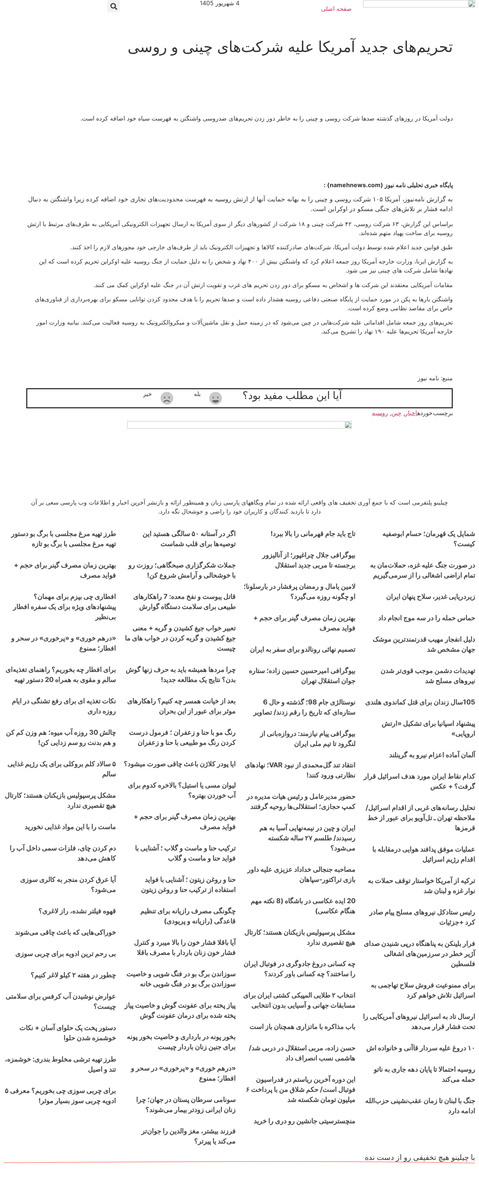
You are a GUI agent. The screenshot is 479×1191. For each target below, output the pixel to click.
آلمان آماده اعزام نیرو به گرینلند (432, 755)
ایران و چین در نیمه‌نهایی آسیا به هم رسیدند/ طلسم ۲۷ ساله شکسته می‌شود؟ (307, 838)
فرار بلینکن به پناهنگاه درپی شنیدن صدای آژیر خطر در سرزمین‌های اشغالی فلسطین (419, 953)
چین (396, 413)
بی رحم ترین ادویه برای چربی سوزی (65, 953)
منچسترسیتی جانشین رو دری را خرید (305, 1121)
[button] (113, 6)
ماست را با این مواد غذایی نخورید (70, 827)
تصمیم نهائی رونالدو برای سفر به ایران (303, 649)
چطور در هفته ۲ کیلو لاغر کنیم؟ (73, 975)
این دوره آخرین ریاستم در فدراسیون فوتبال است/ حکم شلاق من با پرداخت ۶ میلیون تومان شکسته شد (301, 1089)
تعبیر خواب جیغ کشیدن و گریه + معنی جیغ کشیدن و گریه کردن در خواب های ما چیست (180, 638)
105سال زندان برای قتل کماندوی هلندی (420, 702)
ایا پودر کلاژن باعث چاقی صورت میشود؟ (180, 764)
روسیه (380, 413)
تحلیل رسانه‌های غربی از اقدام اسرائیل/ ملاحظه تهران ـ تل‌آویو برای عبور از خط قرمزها (420, 818)
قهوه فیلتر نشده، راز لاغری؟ (77, 911)
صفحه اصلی (336, 8)
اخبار (411, 413)
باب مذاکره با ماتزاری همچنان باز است (303, 1026)
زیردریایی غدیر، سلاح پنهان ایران (430, 596)
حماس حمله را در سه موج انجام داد (426, 618)
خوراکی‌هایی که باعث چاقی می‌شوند (65, 932)
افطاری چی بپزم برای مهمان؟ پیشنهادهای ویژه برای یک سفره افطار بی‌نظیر (64, 607)
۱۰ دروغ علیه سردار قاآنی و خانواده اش (420, 1048)
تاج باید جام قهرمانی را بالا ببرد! (313, 533)
